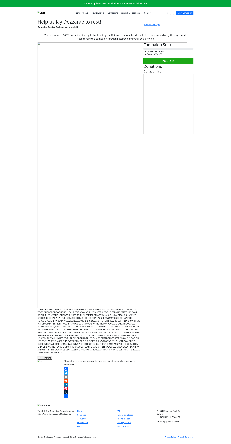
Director (81, 426)
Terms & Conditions (185, 437)
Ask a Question (124, 422)
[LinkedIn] (102, 385)
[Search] (165, 13)
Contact (147, 13)
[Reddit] (102, 381)
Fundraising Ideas (125, 415)
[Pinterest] (102, 388)
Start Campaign (185, 13)
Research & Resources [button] (130, 13)
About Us (81, 418)
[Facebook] (102, 369)
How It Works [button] (98, 13)
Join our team (123, 426)
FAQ (119, 411)
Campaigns (113, 13)
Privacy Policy (170, 437)
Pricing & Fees (123, 418)
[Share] (102, 396)
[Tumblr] (102, 392)
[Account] (172, 13)
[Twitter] (102, 373)
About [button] (85, 13)
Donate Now (168, 61)
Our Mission (82, 422)
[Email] (102, 377)
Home (77, 13)
